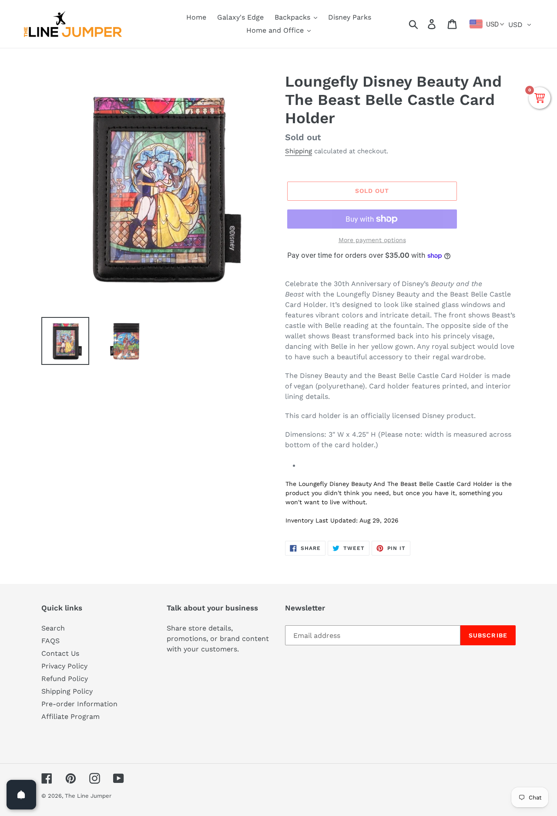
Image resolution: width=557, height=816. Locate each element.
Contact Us (60, 653)
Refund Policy (64, 678)
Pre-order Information (79, 704)
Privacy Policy (64, 666)
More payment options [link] (372, 239)
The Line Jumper (88, 795)
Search (53, 628)
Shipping (298, 151)
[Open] (21, 794)
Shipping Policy (67, 691)
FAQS (50, 641)
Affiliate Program (70, 716)
